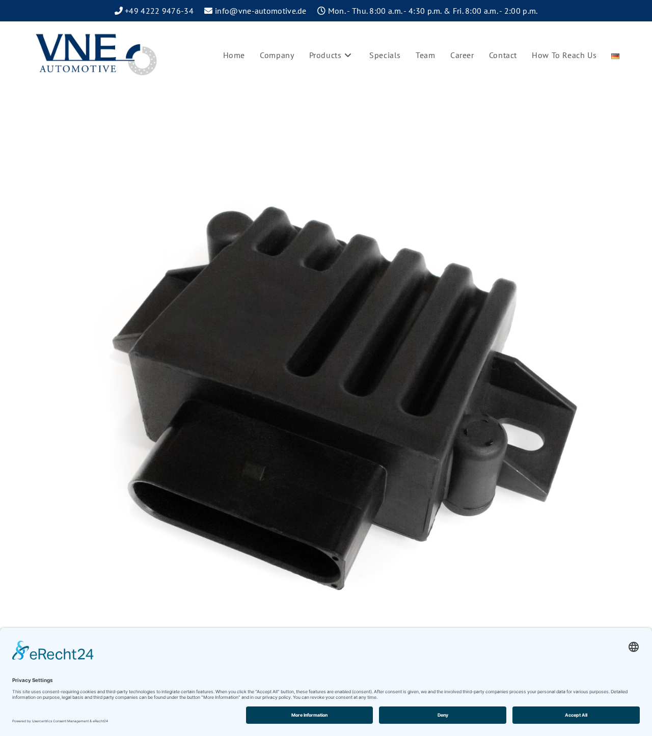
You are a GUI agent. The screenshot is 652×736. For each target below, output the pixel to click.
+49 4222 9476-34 (159, 11)
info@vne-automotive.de (261, 11)
